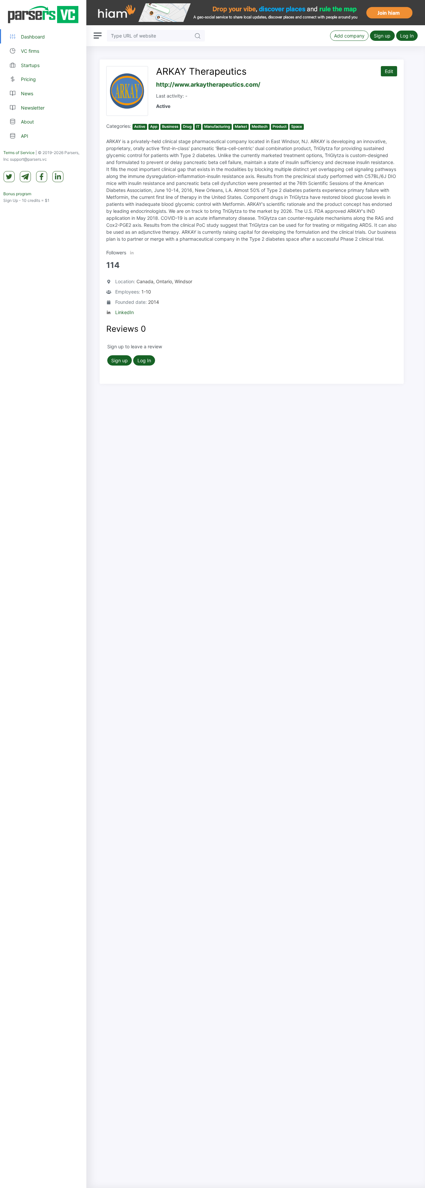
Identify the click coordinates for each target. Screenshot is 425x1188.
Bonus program (17, 193)
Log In (407, 36)
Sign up (382, 36)
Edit (389, 71)
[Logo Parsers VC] (43, 14)
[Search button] (197, 36)
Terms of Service (19, 152)
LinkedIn (124, 312)
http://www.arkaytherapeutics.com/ (208, 84)
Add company (349, 36)
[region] (43, 594)
